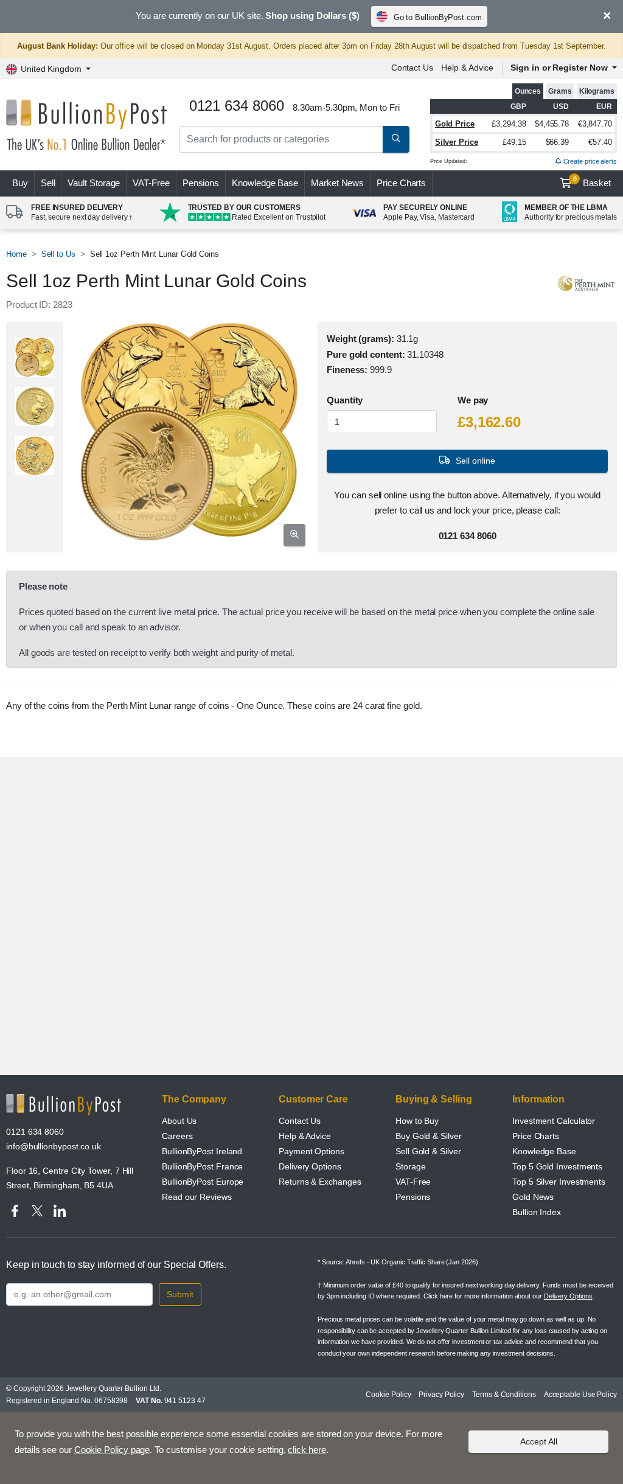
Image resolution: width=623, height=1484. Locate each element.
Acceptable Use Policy (580, 1394)
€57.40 (600, 142)
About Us (179, 1121)
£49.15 (514, 142)
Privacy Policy (441, 1394)
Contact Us (412, 67)
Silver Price (456, 142)
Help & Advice (467, 67)
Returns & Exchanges (320, 1181)
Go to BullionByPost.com (438, 17)
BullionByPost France (202, 1166)
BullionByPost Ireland (202, 1151)
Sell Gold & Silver (428, 1151)
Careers (177, 1136)
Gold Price (455, 123)
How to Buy (417, 1121)
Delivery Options (310, 1166)
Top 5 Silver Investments (558, 1181)
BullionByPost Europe (202, 1181)
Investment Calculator (553, 1121)
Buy (20, 183)
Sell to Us (58, 254)
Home (16, 254)
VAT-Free (151, 183)
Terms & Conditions (504, 1394)
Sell (48, 183)
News (337, 183)
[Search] (396, 139)
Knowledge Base (265, 183)
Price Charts (401, 183)
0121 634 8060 (35, 1132)
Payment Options (311, 1151)
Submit (180, 1294)
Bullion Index (536, 1212)
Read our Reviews (197, 1197)
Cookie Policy (388, 1394)
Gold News (533, 1197)
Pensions (201, 183)
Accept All (538, 1441)
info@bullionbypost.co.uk (53, 1146)
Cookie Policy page (112, 1449)
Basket (592, 182)
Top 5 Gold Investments (557, 1166)
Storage (410, 1166)
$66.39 (557, 142)
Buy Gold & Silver (428, 1136)
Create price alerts (589, 161)
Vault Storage (94, 183)
